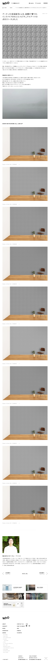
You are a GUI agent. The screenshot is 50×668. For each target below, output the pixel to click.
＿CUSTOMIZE (5, 649)
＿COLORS (4, 639)
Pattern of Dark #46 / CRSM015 (9, 483)
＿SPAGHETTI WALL (6, 646)
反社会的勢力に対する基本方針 (35, 659)
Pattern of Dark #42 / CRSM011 (9, 323)
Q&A (18, 628)
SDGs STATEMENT (33, 656)
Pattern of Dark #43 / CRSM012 (9, 363)
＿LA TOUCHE (7, 643)
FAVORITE (39, 3)
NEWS (11, 7)
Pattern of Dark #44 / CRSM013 (9, 403)
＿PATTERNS (5, 634)
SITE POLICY (20, 657)
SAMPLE (32, 3)
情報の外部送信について (23, 659)
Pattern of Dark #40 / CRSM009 (9, 244)
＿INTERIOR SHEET (6, 650)
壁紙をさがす (16, 3)
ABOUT (4, 624)
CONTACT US (20, 624)
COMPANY (20, 656)
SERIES (4, 632)
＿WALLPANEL (5, 652)
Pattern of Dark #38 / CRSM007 (9, 164)
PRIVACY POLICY (33, 657)
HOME (5, 7)
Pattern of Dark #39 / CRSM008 (9, 204)
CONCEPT (4, 626)
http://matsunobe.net (9, 565)
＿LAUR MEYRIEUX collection (8, 647)
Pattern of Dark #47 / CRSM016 (9, 523)
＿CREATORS (5, 636)
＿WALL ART (5, 644)
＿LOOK (4, 642)
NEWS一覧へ (25, 573)
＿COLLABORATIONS (6, 637)
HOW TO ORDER (21, 626)
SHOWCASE (5, 630)
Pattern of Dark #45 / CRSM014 (9, 443)
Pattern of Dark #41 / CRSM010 (9, 284)
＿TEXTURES (5, 640)
